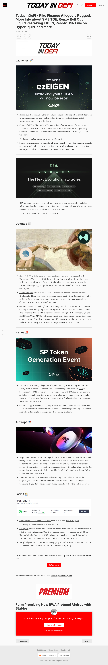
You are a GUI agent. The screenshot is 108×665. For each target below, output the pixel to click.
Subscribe (90, 5)
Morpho (23, 542)
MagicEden (24, 457)
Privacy (50, 650)
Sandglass (23, 528)
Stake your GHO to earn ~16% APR (35, 520)
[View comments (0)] (25, 36)
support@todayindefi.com (61, 575)
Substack (43, 661)
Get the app (64, 655)
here (26, 134)
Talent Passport (26, 292)
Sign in (101, 5)
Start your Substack (48, 655)
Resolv (22, 275)
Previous (23, 641)
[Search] (77, 5)
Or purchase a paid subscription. (54, 630)
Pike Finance (25, 385)
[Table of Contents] (2, 332)
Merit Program (72, 520)
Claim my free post (54, 625)
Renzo (22, 114)
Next (86, 641)
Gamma (22, 306)
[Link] (12, 60)
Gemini (22, 405)
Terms (56, 650)
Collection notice (65, 650)
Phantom (23, 477)
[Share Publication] (82, 5)
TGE (81, 388)
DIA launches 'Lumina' (29, 203)
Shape (22, 143)
